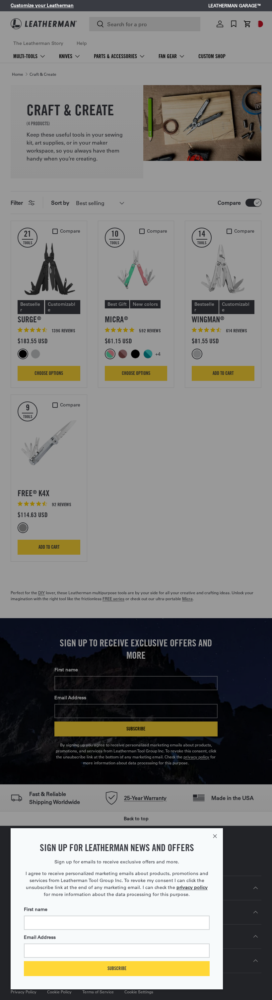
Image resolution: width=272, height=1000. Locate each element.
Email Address (40, 937)
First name (35, 909)
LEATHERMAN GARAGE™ (234, 6)
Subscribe (116, 968)
